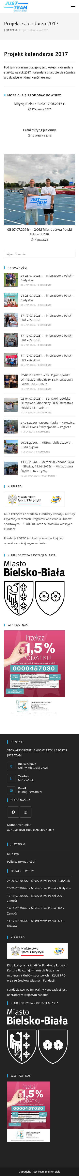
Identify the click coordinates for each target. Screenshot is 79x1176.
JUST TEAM (10, 30)
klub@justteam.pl (30, 792)
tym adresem (19, 67)
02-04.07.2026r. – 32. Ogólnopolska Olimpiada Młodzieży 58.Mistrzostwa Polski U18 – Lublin (47, 379)
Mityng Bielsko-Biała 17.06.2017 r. (39, 104)
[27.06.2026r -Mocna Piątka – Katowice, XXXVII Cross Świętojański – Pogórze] (11, 427)
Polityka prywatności (21, 861)
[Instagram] (25, 812)
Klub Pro (13, 854)
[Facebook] (13, 812)
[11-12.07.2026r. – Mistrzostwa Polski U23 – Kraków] (11, 360)
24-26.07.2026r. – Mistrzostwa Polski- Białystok (38, 881)
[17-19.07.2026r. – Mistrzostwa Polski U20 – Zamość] (11, 320)
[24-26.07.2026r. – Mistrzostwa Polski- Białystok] (11, 280)
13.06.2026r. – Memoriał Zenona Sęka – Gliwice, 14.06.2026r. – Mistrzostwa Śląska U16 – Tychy (47, 466)
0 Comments (44, 285)
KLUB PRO (29, 524)
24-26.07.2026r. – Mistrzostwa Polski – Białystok (39, 888)
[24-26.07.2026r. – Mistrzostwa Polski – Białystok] (11, 300)
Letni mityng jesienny (39, 130)
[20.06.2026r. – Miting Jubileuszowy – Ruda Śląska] (11, 447)
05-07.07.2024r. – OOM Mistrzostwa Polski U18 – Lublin (39, 231)
